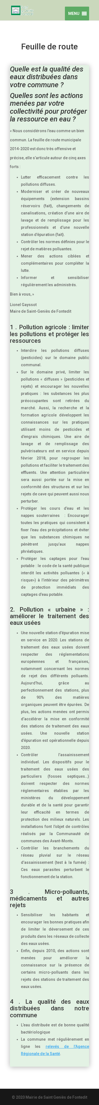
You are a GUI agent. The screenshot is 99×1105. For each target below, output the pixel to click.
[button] (73, 13)
